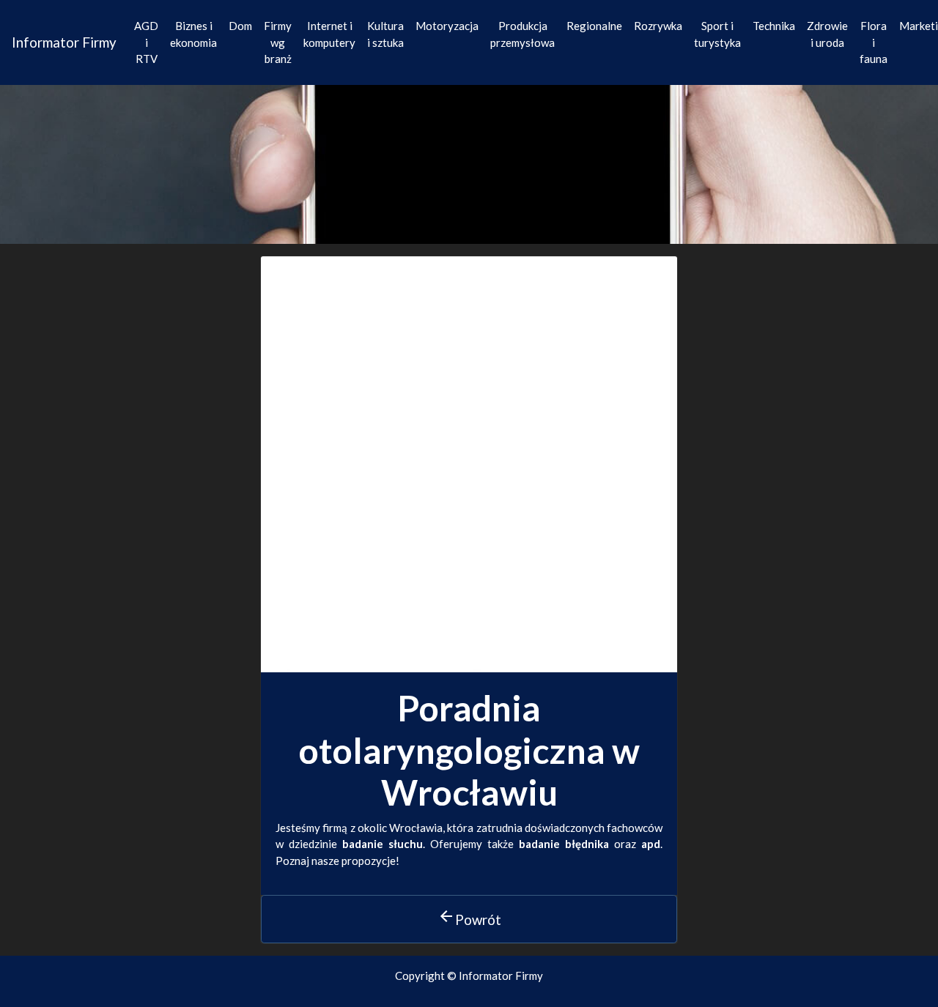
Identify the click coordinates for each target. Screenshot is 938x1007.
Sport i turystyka (717, 34)
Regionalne (594, 25)
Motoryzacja (447, 25)
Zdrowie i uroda (827, 34)
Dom (240, 25)
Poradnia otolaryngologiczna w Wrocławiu (469, 750)
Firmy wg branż (278, 42)
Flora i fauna (873, 42)
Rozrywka (658, 25)
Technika (774, 25)
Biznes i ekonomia (193, 34)
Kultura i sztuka (385, 34)
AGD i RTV (146, 42)
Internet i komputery (329, 34)
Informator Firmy (64, 42)
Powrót (469, 917)
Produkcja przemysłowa (522, 34)
